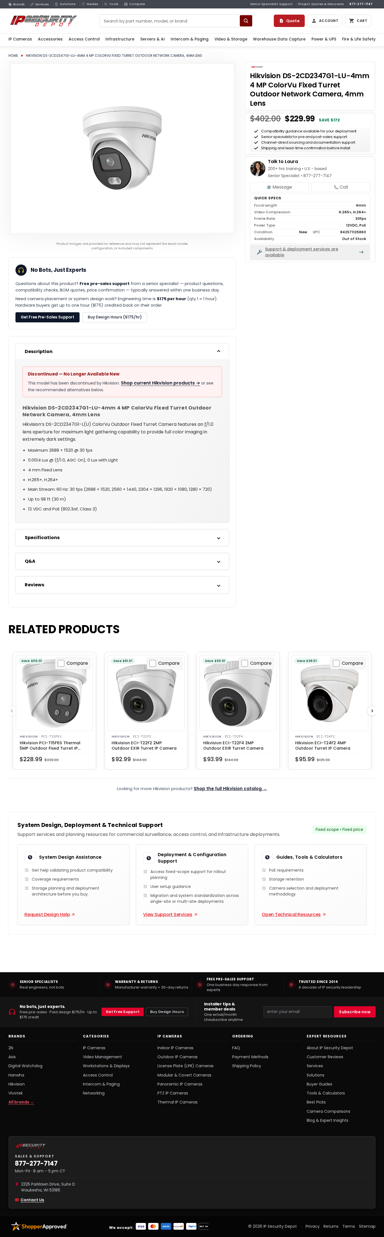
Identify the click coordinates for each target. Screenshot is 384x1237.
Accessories (50, 39)
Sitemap (367, 1226)
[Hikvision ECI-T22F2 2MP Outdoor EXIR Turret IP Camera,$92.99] (146, 693)
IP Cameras (20, 39)
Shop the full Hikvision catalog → (230, 789)
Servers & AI (152, 39)
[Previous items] (12, 710)
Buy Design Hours (167, 1011)
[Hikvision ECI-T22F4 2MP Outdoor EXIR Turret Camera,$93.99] (238, 693)
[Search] (246, 20)
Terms (348, 1226)
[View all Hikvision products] (257, 67)
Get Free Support (122, 1011)
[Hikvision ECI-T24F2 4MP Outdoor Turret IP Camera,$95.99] (329, 693)
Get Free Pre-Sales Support (47, 317)
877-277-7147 (360, 4)
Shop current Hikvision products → (160, 383)
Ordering (243, 1036)
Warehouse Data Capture (279, 39)
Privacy (313, 1226)
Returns (331, 1226)
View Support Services (167, 914)
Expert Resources (327, 1036)
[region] (192, 984)
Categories (96, 1036)
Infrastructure (119, 39)
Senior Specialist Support (271, 4)
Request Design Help (47, 914)
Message (282, 187)
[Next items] (372, 710)
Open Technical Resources (291, 914)
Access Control (84, 39)
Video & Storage (230, 39)
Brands (16, 1036)
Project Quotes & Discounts (321, 4)
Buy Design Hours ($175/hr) (115, 317)
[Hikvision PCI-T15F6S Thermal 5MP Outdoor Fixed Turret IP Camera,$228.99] (54, 693)
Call (344, 187)
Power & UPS (323, 39)
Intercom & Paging (190, 39)
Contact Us (32, 1200)
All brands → (21, 1102)
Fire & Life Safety (359, 39)
